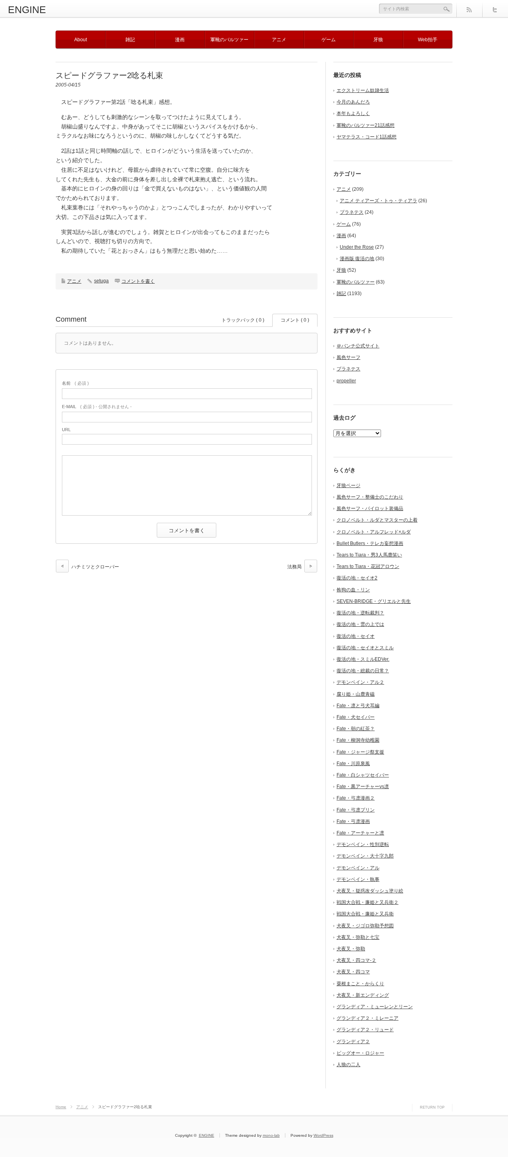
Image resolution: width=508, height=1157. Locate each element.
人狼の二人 (348, 1064)
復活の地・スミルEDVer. (363, 659)
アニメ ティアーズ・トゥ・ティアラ (378, 200)
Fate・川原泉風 (353, 763)
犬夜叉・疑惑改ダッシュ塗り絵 (370, 891)
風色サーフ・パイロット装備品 (370, 508)
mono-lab (271, 1135)
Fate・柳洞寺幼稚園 (358, 740)
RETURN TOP (432, 1107)
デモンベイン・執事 (358, 879)
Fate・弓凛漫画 (353, 821)
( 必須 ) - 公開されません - (97, 406)
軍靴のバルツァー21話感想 (365, 125)
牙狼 (378, 39)
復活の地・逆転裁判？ (360, 613)
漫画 (180, 39)
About (80, 39)
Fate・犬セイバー (356, 717)
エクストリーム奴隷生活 (363, 90)
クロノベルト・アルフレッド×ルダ (374, 532)
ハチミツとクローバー (95, 567)
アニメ (279, 39)
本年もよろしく (353, 113)
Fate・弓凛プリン (356, 810)
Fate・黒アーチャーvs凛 (363, 786)
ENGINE (27, 9)
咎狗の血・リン (353, 590)
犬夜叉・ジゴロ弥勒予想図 (365, 926)
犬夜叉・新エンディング (363, 995)
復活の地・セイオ (356, 636)
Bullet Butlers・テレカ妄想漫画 (370, 543)
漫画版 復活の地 (357, 258)
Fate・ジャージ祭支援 (360, 752)
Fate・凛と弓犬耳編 (358, 705)
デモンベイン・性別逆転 (363, 844)
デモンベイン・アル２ (360, 682)
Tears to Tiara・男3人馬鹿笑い (369, 555)
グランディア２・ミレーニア (367, 1018)
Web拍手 (427, 39)
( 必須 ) (75, 383)
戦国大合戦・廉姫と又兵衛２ (367, 902)
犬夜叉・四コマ (353, 972)
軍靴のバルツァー (229, 39)
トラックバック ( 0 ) (242, 320)
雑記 (130, 39)
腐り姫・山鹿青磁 (356, 694)
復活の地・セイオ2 (357, 578)
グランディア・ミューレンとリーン (375, 1006)
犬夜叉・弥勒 (351, 949)
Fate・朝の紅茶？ (356, 728)
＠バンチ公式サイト (358, 346)
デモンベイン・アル (358, 868)
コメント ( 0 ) (295, 320)
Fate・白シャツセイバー (363, 775)
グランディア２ (353, 1041)
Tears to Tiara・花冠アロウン (368, 566)
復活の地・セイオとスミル (365, 647)
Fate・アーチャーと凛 (360, 833)
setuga (101, 281)
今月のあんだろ (353, 102)
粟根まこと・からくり (360, 983)
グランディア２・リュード (365, 1029)
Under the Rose (357, 247)
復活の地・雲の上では (360, 624)
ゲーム (328, 39)
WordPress (323, 1135)
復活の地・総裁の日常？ (363, 670)
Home (61, 1107)
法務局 (294, 567)
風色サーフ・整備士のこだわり (370, 497)
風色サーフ (348, 357)
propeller (346, 381)
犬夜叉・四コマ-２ (356, 960)
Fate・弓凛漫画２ (356, 798)
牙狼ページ (348, 485)
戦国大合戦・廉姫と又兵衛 (365, 914)
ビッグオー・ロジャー (360, 1053)
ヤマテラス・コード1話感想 (366, 137)
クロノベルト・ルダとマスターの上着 (377, 520)
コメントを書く (138, 281)
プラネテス (352, 212)
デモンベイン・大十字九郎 (365, 856)
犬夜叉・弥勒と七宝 (358, 937)
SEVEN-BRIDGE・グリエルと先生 (374, 601)
